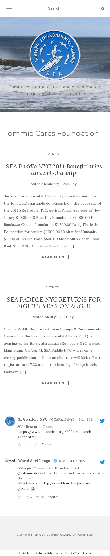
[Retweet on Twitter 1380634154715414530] (28, 445)
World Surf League (35, 460)
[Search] (102, 8)
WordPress (85, 534)
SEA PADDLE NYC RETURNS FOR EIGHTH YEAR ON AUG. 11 (54, 302)
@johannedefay (30, 473)
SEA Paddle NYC (32, 419)
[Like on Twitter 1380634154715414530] (36, 445)
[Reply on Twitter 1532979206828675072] (20, 498)
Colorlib (52, 534)
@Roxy (23, 489)
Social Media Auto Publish (35, 553)
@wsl (63, 461)
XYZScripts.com (81, 553)
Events (52, 154)
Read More (53, 257)
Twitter (47, 444)
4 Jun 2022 (78, 461)
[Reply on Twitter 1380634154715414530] (20, 445)
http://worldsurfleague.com (65, 483)
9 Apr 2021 (85, 419)
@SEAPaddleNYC (61, 419)
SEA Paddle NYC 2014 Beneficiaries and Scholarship (54, 169)
